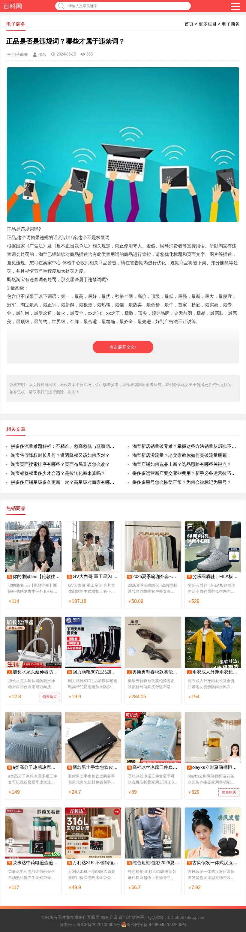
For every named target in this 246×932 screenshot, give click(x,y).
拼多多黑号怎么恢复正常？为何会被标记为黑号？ (181, 482)
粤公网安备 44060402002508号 (157, 924)
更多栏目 (208, 23)
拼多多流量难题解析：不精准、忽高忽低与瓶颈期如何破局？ (64, 446)
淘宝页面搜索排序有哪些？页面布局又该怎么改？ (60, 464)
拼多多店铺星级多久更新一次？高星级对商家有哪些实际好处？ (64, 482)
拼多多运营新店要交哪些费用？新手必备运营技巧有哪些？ (186, 473)
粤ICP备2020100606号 (98, 924)
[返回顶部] (233, 832)
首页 (189, 23)
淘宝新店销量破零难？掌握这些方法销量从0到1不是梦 (186, 446)
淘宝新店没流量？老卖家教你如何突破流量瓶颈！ (181, 455)
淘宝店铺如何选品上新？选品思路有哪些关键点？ (181, 464)
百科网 (12, 6)
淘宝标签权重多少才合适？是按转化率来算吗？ (58, 473)
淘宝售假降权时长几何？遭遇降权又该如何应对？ (60, 455)
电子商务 (231, 23)
